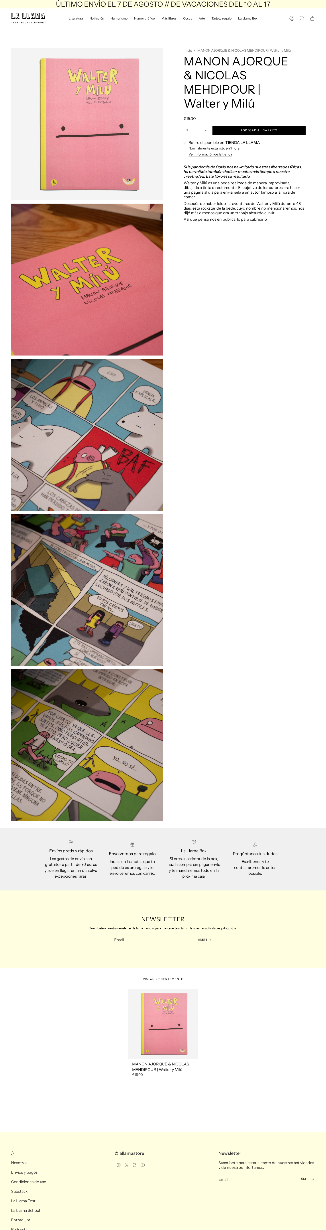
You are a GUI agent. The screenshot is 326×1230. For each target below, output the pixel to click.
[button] (75, 18)
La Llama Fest (23, 1201)
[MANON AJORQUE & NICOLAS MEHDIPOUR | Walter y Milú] (163, 1024)
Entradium (20, 1220)
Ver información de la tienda (210, 154)
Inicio (188, 50)
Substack (19, 1191)
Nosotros (19, 1162)
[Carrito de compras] (312, 18)
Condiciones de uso (28, 1181)
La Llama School (25, 1210)
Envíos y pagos (24, 1172)
